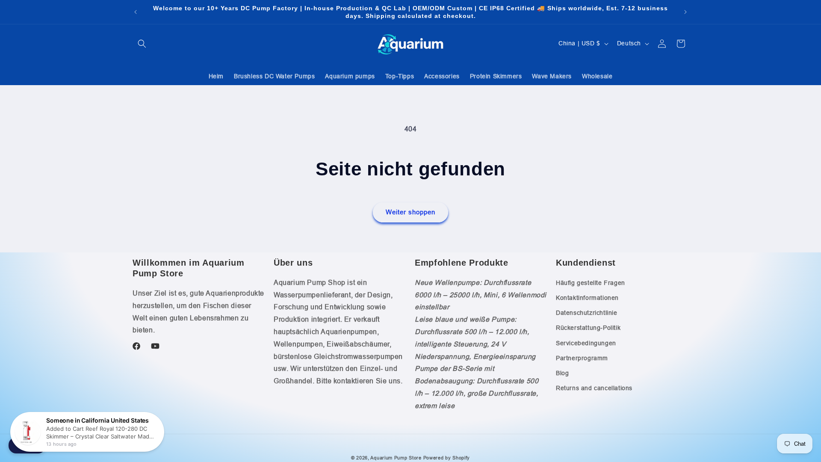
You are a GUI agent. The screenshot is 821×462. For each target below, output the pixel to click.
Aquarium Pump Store (395, 457)
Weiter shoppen (410, 212)
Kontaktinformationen (587, 297)
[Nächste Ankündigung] (685, 12)
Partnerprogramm (582, 358)
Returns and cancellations (594, 388)
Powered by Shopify (446, 457)
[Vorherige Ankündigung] (135, 12)
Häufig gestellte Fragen (590, 282)
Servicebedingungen (586, 343)
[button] (142, 43)
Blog (562, 373)
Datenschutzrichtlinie (586, 312)
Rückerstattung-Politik (588, 327)
